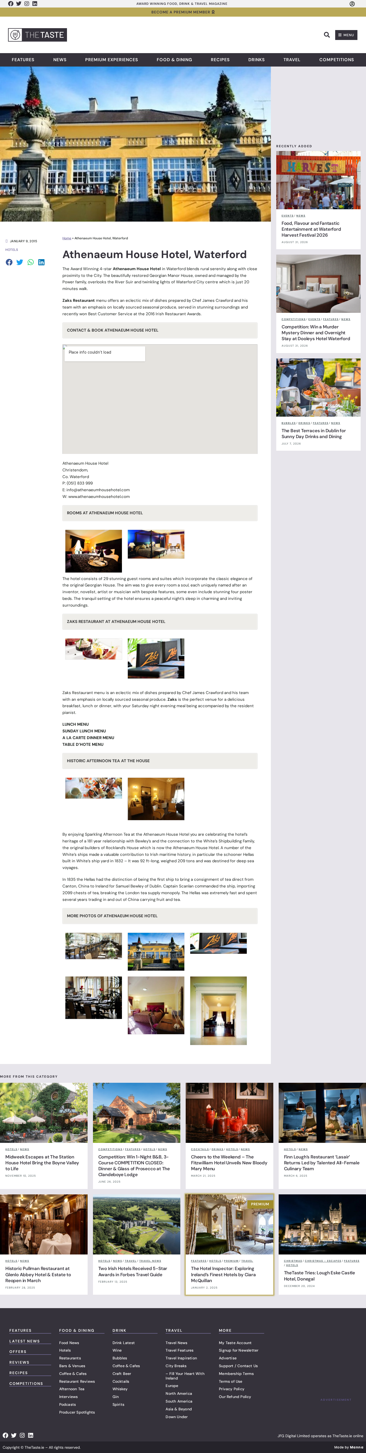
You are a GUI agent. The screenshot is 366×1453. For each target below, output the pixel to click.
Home (66, 238)
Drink (119, 1330)
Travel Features (179, 1350)
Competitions (336, 60)
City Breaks (176, 1365)
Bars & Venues (72, 1365)
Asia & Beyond (179, 1409)
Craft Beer (122, 1373)
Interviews (68, 1396)
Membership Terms (236, 1373)
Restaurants (70, 1358)
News (60, 60)
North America (179, 1393)
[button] (327, 35)
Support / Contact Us (238, 1365)
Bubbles (120, 1358)
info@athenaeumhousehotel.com (98, 490)
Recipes (220, 60)
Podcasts (67, 1404)
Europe (172, 1385)
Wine (117, 1350)
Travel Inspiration (181, 1358)
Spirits (118, 1404)
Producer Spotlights (77, 1412)
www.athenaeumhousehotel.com (99, 496)
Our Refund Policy (235, 1396)
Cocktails (121, 1381)
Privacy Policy (231, 1388)
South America (179, 1401)
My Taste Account (235, 1342)
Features (23, 60)
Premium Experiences (111, 60)
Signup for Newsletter (238, 1350)
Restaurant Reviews (77, 1381)
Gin (116, 1396)
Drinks (256, 60)
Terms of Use (230, 1381)
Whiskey (120, 1388)
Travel (292, 60)
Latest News (24, 1341)
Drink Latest (124, 1342)
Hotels (65, 1350)
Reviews (19, 1362)
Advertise (228, 1358)
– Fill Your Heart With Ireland (185, 1376)
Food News (69, 1342)
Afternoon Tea (72, 1388)
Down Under (177, 1416)
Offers (18, 1351)
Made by (348, 1447)
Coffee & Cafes (73, 1373)
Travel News (176, 1342)
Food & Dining (174, 60)
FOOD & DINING (77, 1330)
